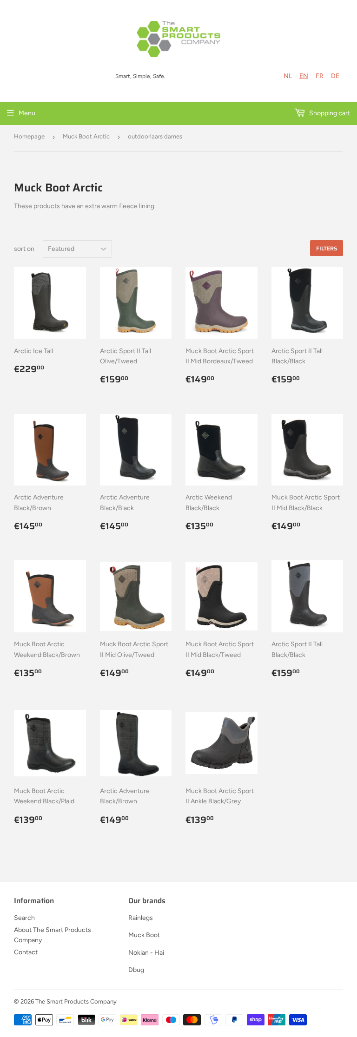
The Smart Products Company (76, 1001)
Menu (27, 113)
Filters (326, 248)
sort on (24, 249)
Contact (26, 952)
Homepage (29, 136)
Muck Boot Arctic (86, 136)
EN (303, 76)
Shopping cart (329, 113)
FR (320, 76)
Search (24, 918)
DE (335, 76)
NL (288, 76)
